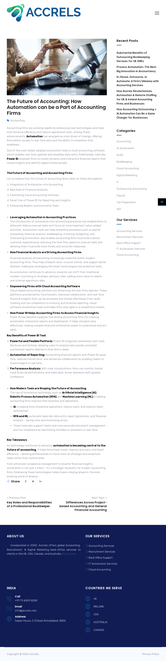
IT (118, 182)
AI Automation (125, 148)
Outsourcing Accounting (132, 188)
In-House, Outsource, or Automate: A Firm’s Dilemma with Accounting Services (138, 81)
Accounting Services (129, 231)
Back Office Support (129, 243)
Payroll (121, 195)
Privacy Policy (150, 654)
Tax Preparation (126, 202)
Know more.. (69, 553)
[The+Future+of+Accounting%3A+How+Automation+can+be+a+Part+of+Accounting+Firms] (33, 481)
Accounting (17, 120)
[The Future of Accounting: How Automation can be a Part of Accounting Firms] (26, 481)
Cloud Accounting (128, 168)
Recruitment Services (130, 237)
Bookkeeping (124, 161)
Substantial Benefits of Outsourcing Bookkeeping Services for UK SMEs (133, 57)
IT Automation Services (131, 248)
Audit (120, 154)
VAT (119, 209)
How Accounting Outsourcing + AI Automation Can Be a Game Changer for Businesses (136, 113)
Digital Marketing (127, 175)
